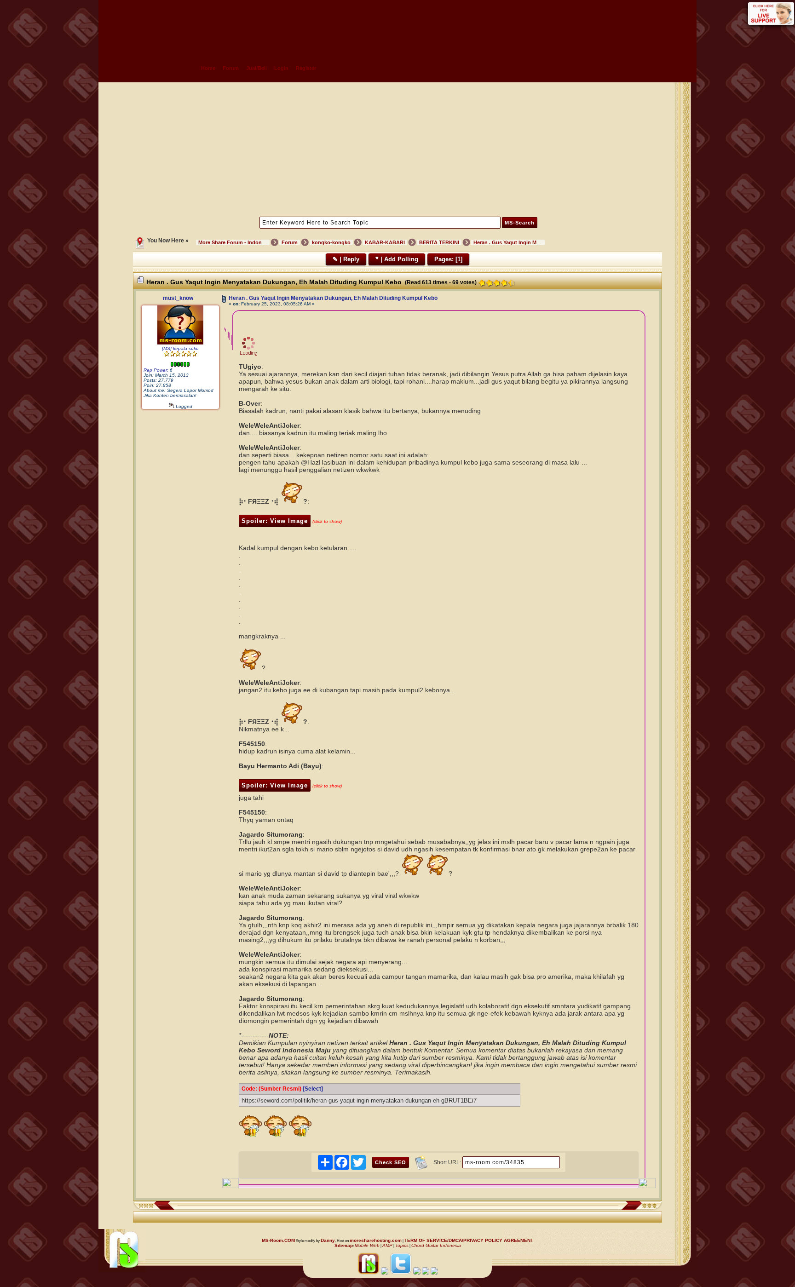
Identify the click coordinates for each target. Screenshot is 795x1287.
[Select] (313, 1089)
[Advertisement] (397, 148)
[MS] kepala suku (180, 348)
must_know (178, 298)
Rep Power (155, 370)
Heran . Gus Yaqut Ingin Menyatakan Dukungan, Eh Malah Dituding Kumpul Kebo (333, 298)
